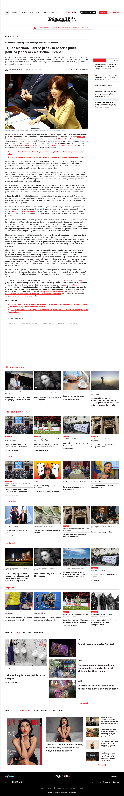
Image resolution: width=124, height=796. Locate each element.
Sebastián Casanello (47, 323)
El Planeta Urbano (25, 710)
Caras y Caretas (10, 710)
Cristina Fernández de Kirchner (29, 323)
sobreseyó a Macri (70, 285)
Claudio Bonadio (65, 139)
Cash (7, 632)
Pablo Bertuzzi (73, 323)
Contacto (50, 788)
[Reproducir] (82, 12)
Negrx (36, 710)
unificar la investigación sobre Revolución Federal (64, 280)
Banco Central (66, 28)
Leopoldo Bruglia (60, 323)
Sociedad (51, 12)
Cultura (58, 12)
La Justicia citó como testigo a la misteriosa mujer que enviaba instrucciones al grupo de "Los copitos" (48, 311)
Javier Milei (57, 28)
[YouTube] (21, 782)
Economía (44, 12)
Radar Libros (38, 632)
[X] (17, 782)
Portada (8, 36)
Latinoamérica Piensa (47, 710)
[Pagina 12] (62, 20)
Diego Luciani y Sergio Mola (23, 211)
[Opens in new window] (106, 782)
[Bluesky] (19, 782)
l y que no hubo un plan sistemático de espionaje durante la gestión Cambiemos (45, 292)
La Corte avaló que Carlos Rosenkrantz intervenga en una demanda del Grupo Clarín (47, 157)
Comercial (113, 776)
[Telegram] (23, 782)
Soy (24, 632)
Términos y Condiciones (76, 788)
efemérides (85, 28)
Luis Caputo (76, 28)
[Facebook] (12, 782)
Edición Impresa (15, 12)
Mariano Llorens (13, 323)
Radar (30, 632)
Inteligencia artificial (45, 28)
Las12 (18, 632)
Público (60, 710)
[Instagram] (15, 782)
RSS (119, 776)
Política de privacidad (61, 788)
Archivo (43, 788)
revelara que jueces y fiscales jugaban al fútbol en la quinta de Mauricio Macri (45, 145)
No (12, 632)
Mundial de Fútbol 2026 (28, 12)
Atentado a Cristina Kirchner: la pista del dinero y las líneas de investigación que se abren (45, 153)
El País (38, 12)
